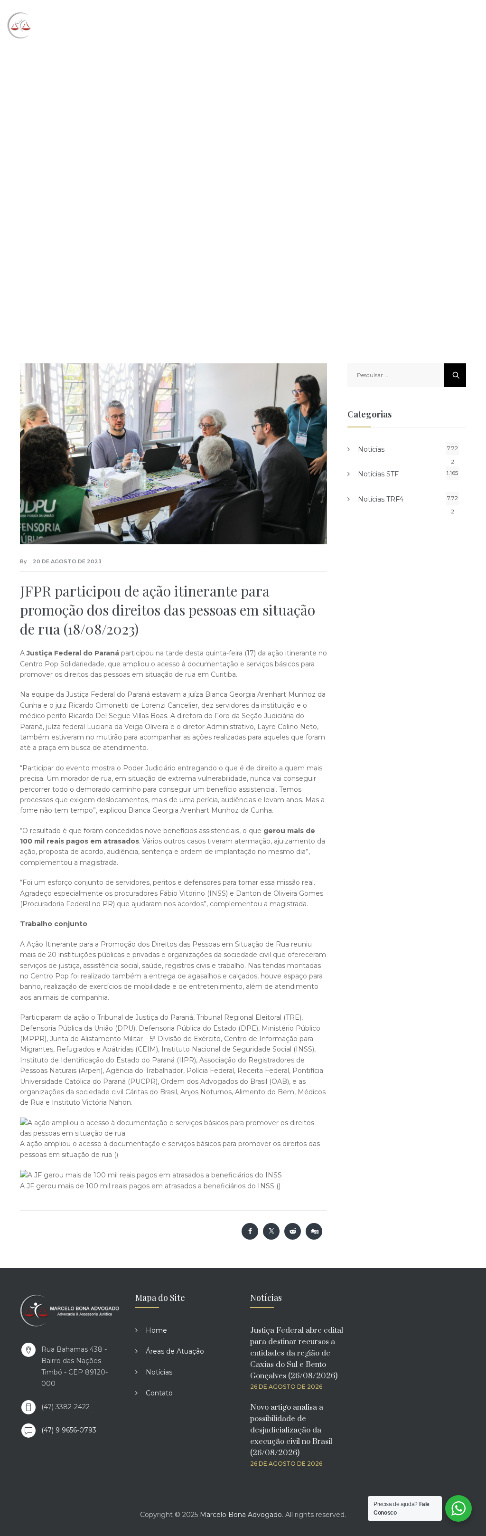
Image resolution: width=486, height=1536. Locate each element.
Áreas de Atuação (175, 1351)
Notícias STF (378, 474)
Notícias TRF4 (380, 499)
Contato (159, 1393)
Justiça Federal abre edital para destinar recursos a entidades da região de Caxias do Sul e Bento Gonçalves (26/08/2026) (296, 1353)
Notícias (371, 449)
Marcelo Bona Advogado (241, 1514)
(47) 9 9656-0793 (68, 1430)
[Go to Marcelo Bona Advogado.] (79, 161)
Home (156, 1330)
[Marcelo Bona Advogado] (48, 25)
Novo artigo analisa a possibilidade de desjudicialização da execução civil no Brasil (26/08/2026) (291, 1430)
